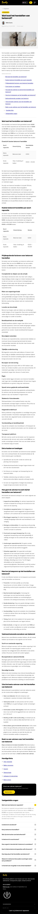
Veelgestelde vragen (11, 113)
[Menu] (34, 2)
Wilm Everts (9, 23)
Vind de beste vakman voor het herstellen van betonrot (18, 103)
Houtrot (6, 769)
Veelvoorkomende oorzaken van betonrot (16, 98)
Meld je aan (6, 887)
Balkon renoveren (8, 765)
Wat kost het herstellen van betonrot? (16, 76)
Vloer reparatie (8, 761)
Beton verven (7, 780)
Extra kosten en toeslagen (12, 86)
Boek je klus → (9, 792)
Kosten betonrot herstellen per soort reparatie (18, 80)
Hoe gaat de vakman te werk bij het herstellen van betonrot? (19, 91)
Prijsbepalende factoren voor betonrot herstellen (19, 83)
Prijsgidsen (6, 8)
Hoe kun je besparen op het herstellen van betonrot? (20, 95)
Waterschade (7, 772)
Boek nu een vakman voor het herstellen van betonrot (20, 107)
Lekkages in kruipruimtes (11, 776)
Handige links (10, 110)
